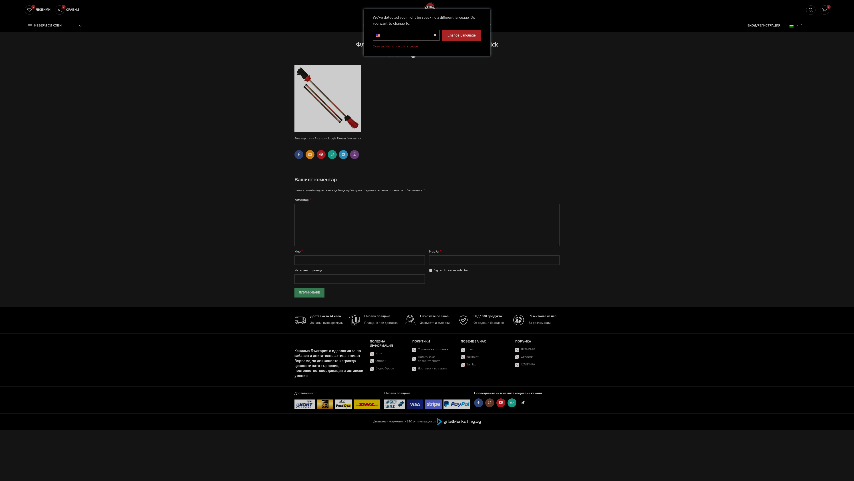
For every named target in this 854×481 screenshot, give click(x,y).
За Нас (471, 364)
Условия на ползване (433, 349)
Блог (469, 349)
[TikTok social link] (523, 402)
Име (298, 251)
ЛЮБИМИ (528, 349)
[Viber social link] (354, 154)
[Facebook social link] (298, 154)
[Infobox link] (319, 320)
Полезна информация (381, 343)
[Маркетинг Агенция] (459, 421)
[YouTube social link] (500, 402)
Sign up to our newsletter (450, 270)
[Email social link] (310, 154)
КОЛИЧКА (528, 364)
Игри (378, 353)
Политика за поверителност (429, 359)
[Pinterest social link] (321, 154)
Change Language (461, 36)
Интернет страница (308, 270)
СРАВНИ (527, 357)
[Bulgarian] (793, 26)
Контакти (472, 357)
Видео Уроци (384, 368)
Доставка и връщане (432, 368)
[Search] (811, 10)
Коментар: (303, 200)
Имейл (435, 251)
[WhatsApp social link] (332, 154)
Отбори (380, 361)
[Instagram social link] (489, 402)
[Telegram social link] (343, 154)
